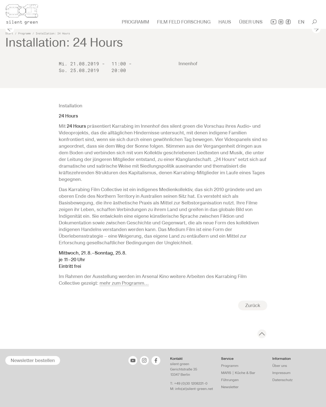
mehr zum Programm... (124, 283)
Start (9, 33)
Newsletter (230, 387)
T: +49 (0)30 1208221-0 (188, 383)
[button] (136, 22)
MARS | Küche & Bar (238, 373)
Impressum (281, 373)
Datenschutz (282, 380)
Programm (24, 33)
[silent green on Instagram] (281, 22)
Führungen (230, 380)
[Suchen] (314, 21)
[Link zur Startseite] (24, 13)
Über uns (279, 366)
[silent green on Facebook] (288, 22)
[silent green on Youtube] (273, 22)
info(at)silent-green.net (194, 389)
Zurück (252, 305)
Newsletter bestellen (33, 360)
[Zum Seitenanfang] (261, 333)
